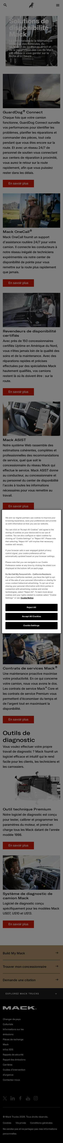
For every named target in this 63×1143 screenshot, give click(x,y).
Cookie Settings (31, 625)
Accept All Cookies (31, 616)
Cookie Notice (27, 598)
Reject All (31, 607)
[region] (31, 571)
